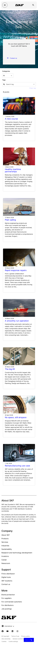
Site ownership (6, 639)
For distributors (7, 605)
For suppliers (6, 598)
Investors (5, 556)
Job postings (6, 609)
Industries (11, 12)
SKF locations (6, 581)
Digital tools (6, 577)
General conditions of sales (21, 639)
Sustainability (6, 549)
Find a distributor (8, 574)
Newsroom (5, 563)
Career (4, 560)
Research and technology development (16, 553)
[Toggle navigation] (4, 5)
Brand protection (8, 595)
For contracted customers (11, 602)
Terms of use (15, 636)
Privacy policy (25, 636)
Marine (18, 12)
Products (4, 538)
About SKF (5, 535)
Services (4, 542)
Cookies (4, 641)
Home (3, 12)
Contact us (5, 584)
